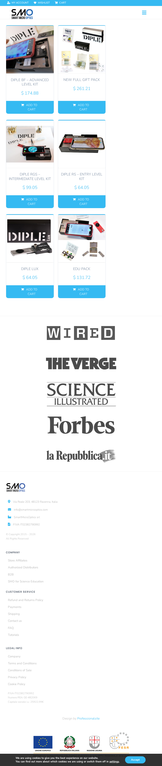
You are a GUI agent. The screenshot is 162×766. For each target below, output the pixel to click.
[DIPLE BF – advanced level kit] (30, 49)
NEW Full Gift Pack (81, 79)
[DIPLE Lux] (30, 238)
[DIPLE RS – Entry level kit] (82, 144)
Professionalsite (88, 718)
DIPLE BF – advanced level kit (30, 82)
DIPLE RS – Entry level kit (81, 176)
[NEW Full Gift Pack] (82, 49)
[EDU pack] (82, 238)
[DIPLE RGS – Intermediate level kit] (30, 144)
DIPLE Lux (30, 268)
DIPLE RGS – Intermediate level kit (30, 176)
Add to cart (31, 107)
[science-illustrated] (81, 382)
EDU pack (81, 268)
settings (114, 761)
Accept (135, 760)
